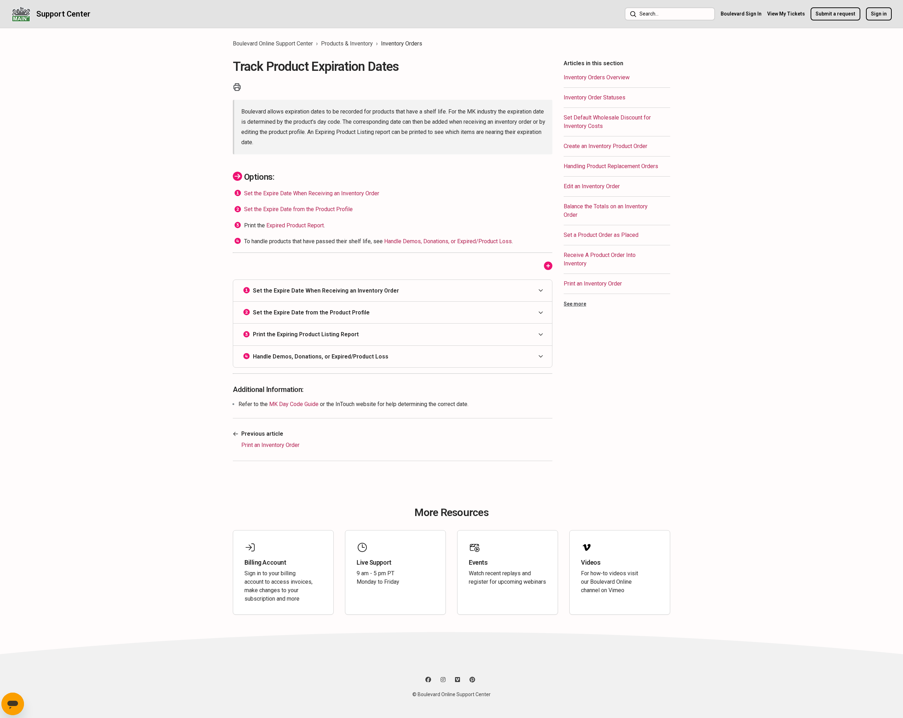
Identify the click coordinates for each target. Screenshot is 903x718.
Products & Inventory (347, 43)
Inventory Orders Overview (597, 77)
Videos (590, 562)
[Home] (21, 14)
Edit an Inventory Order (592, 186)
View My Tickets (786, 14)
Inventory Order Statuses (594, 97)
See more (575, 304)
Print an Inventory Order (593, 283)
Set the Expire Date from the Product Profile (298, 209)
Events (478, 562)
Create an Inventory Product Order (605, 146)
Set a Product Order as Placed (601, 235)
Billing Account (265, 562)
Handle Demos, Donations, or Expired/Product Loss (448, 241)
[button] (392, 290)
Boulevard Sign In (741, 14)
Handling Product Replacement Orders (611, 166)
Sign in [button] (879, 14)
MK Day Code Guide (294, 404)
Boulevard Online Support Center (273, 43)
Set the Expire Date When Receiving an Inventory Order (311, 193)
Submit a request (835, 14)
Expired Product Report (295, 225)
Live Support (374, 562)
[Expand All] (548, 266)
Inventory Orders (401, 43)
